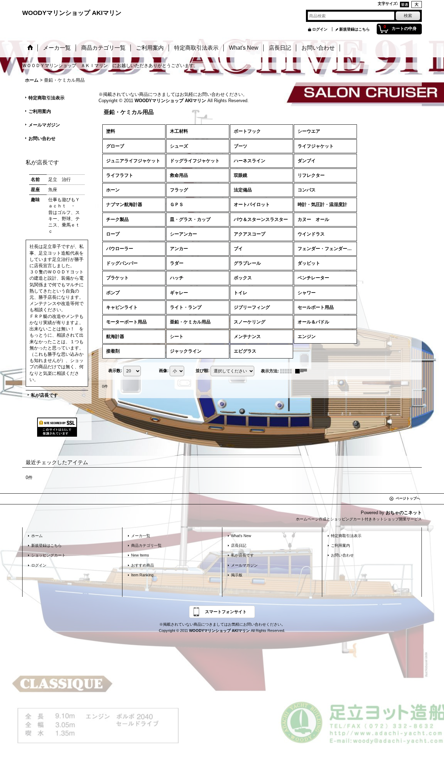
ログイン (319, 29)
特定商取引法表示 (46, 97)
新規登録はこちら (354, 29)
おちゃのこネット (404, 512)
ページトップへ (408, 498)
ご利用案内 (39, 111)
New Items (140, 555)
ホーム (37, 536)
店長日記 (238, 545)
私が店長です (44, 395)
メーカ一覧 (140, 536)
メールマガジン (44, 124)
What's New (241, 536)
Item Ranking (142, 575)
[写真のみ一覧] (287, 371)
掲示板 (236, 575)
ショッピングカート (48, 555)
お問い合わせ (42, 138)
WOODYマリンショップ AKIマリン (71, 12)
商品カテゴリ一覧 (146, 545)
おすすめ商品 (142, 565)
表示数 (115, 370)
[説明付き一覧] (302, 371)
